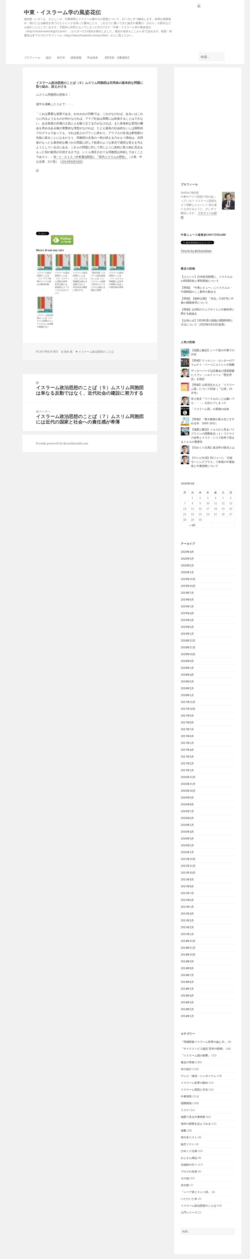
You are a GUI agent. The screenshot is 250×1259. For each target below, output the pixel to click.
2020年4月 (187, 552)
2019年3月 (187, 620)
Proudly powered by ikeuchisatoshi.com (62, 443)
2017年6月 (187, 736)
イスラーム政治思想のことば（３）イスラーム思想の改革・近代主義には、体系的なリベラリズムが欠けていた (62, 283)
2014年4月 (187, 995)
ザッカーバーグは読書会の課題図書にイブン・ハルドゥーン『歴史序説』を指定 (213, 375)
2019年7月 (187, 593)
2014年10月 (188, 954)
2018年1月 (187, 695)
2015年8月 (187, 886)
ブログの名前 (189, 1171)
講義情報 (76, 57)
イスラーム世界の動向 (194, 1083)
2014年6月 (187, 982)
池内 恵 (68, 351)
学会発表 (92, 57)
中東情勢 (186, 1096)
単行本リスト (189, 1137)
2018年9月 (187, 661)
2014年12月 (188, 941)
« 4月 (192, 525)
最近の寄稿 (187, 1062)
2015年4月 (187, 913)
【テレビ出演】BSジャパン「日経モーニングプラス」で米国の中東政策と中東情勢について (213, 462)
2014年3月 (187, 1002)
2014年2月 (187, 1009)
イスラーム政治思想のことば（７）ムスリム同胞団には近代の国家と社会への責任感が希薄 (116, 280)
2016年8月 (187, 804)
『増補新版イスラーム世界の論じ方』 (204, 1042)
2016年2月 (187, 845)
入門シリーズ (189, 1212)
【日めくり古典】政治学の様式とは (213, 447)
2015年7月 (187, 893)
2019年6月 (187, 599)
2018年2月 (187, 688)
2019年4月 (187, 613)
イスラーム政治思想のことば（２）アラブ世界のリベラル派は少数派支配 (44, 279)
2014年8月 (187, 968)
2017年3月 (187, 756)
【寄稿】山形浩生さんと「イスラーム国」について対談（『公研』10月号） (213, 389)
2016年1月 (187, 852)
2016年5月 (187, 825)
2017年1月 (187, 770)
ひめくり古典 (189, 1151)
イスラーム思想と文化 (194, 1089)
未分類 (185, 1185)
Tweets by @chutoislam (196, 251)
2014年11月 (188, 948)
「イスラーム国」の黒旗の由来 (210, 409)
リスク (185, 1110)
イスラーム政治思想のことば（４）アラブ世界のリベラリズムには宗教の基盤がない (45, 321)
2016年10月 (188, 791)
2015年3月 (187, 920)
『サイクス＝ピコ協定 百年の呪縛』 (203, 1048)
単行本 (61, 57)
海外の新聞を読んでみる (196, 1124)
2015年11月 (188, 866)
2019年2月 (187, 627)
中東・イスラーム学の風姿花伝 (62, 12)
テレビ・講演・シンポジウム (198, 1076)
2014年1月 (187, 1016)
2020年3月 (187, 558)
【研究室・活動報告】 (117, 57)
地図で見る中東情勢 (193, 1117)
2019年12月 (188, 579)
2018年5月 (187, 668)
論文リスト (187, 1144)
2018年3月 (187, 681)
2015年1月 (187, 934)
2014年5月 (187, 989)
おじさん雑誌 (189, 1158)
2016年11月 (188, 784)
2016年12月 (188, 777)
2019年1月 (187, 634)
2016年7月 (187, 811)
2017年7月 (187, 729)
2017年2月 (187, 763)
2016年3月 (187, 838)
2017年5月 (187, 743)
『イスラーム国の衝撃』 (196, 1055)
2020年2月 (187, 565)
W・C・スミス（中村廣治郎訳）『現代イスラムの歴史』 (90, 157)
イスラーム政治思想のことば (198, 1205)
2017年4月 (187, 750)
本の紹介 (186, 1069)
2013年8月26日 (71, 161)
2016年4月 (187, 832)
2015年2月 (187, 927)
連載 (183, 1130)
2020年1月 (187, 572)
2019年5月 (187, 606)
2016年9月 (187, 797)
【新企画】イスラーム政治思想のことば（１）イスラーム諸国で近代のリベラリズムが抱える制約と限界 (98, 281)
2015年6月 (187, 900)
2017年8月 (187, 722)
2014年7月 (187, 975)
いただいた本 (189, 1199)
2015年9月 (187, 879)
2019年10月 (188, 586)
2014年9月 (187, 961)
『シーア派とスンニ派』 (196, 1192)
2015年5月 (187, 907)
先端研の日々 (189, 1164)
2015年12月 (188, 859)
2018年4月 (187, 675)
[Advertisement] (207, 124)
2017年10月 (188, 709)
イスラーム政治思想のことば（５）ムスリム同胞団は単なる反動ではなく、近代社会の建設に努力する (80, 281)
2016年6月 (187, 818)
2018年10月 (188, 654)
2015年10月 (188, 872)
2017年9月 (187, 715)
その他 (185, 1178)
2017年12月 (188, 702)
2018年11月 (188, 647)
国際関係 (186, 1103)
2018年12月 (188, 640)
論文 (48, 57)
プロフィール (32, 57)
